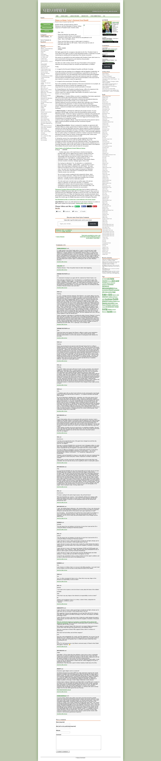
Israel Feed (104, 166)
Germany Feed (105, 147)
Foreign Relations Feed (107, 143)
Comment (58, 734)
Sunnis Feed (104, 222)
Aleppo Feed (104, 99)
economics (105, 290)
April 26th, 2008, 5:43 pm (62, 287)
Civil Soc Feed (105, 123)
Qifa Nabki (43, 110)
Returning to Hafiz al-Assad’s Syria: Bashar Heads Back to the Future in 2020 (110, 266)
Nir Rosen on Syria (44, 99)
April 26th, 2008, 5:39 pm (62, 269)
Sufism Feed (104, 221)
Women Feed (105, 251)
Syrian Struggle (44, 128)
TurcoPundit (43, 137)
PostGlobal (43, 109)
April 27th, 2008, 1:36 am (62, 462)
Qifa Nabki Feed (105, 204)
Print (63, 230)
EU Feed (104, 137)
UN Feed (104, 241)
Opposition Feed (105, 197)
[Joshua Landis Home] (107, 32)
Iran (114, 292)
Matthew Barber (112, 301)
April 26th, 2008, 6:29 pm (62, 337)
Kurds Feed (104, 173)
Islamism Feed (105, 163)
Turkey (110, 309)
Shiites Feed (104, 217)
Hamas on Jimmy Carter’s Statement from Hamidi (71, 20)
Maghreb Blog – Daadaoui (46, 85)
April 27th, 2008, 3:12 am (62, 559)
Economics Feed (105, 129)
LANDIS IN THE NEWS (74, 15)
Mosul (118, 301)
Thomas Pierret (44, 134)
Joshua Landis (64, 15)
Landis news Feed (106, 174)
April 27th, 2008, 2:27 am (62, 518)
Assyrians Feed (105, 110)
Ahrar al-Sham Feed (106, 96)
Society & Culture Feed (107, 218)
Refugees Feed (105, 208)
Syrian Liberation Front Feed (108, 231)
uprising (114, 309)
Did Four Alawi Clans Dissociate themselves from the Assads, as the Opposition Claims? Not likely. (110, 262)
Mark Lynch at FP (44, 88)
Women (104, 311)
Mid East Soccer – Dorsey (46, 89)
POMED (42, 107)
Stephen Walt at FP (45, 116)
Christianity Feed (105, 120)
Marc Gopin (43, 86)
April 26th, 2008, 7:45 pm (62, 385)
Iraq (104, 294)
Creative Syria (44, 58)
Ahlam (103, 259)
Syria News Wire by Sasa (46, 122)
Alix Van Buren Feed (106, 103)
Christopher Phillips (45, 55)
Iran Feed (104, 157)
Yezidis (114, 311)
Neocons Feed (105, 190)
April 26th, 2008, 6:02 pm (62, 324)
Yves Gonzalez (44, 140)
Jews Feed (104, 168)
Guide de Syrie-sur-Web (46, 70)
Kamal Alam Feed (105, 171)
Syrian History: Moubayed (46, 127)
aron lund (115, 281)
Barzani (108, 282)
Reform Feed (105, 207)
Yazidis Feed (105, 254)
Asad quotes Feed (106, 109)
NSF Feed (104, 193)
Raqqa (104, 305)
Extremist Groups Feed (107, 139)
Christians (110, 284)
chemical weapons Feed (107, 117)
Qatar (116, 303)
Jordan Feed (105, 170)
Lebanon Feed (105, 177)
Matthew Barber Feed (106, 183)
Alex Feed (104, 100)
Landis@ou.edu (108, 33)
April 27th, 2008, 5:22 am (62, 581)
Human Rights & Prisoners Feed (108, 154)
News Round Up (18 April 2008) (108, 88)
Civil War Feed (105, 124)
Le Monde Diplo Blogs (45, 77)
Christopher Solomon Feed (107, 121)
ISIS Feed (104, 160)
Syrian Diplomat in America (46, 125)
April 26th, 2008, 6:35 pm (62, 360)
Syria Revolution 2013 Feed (108, 225)
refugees (108, 305)
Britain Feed (104, 116)
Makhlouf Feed (105, 181)
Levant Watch (43, 80)
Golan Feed (104, 148)
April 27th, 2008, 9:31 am (62, 646)
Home (57, 15)
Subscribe (93, 223)
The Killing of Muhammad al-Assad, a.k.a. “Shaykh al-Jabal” (110, 260)
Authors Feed (105, 111)
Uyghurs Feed (105, 247)
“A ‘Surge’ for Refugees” (107, 76)
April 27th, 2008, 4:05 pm (62, 691)
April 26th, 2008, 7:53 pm (62, 411)
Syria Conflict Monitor (45, 119)
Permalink (58, 230)
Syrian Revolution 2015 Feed (108, 235)
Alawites (105, 281)
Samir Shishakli (44, 113)
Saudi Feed (104, 215)
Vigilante (59, 265)
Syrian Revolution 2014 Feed (108, 234)
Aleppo (109, 281)
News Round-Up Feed (106, 191)
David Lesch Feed (106, 126)
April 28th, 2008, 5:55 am (62, 713)
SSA (104, 15)
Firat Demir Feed (105, 141)
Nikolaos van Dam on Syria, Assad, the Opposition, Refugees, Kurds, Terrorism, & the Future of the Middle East (110, 272)
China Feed (104, 119)
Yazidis (109, 311)
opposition (111, 303)
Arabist (42, 52)
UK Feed (104, 240)
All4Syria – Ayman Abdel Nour (47, 48)
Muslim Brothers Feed (106, 187)
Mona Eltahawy (44, 96)
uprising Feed (105, 244)
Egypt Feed (104, 131)
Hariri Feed (104, 151)
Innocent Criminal (44, 72)
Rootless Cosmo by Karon (46, 112)
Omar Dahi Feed (105, 195)
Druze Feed (104, 127)
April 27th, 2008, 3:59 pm (62, 664)
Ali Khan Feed (105, 101)
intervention (108, 292)
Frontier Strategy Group (45, 69)
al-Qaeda (104, 278)
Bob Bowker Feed (106, 113)
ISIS (110, 294)
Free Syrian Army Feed (107, 146)
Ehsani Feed (104, 133)
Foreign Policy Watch (45, 66)
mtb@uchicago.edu (109, 40)
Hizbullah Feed (105, 153)
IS (107, 295)
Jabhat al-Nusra (113, 297)
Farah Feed (104, 140)
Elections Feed (105, 134)
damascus (105, 286)
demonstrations (108, 288)
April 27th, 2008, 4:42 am (62, 570)
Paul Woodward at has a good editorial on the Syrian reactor (75, 199)
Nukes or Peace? (105, 74)
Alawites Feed (105, 97)
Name (60, 722)
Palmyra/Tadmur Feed (106, 200)
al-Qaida (110, 279)
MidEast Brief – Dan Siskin (46, 92)
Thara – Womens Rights (46, 131)
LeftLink (42, 78)
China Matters (43, 54)
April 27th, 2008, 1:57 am (62, 486)
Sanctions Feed (105, 214)
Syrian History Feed (106, 228)
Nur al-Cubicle (44, 101)
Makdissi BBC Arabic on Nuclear (84, 203)
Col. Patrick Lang (44, 57)
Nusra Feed (104, 194)
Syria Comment (44, 117)
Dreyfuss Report (44, 60)
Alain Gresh (43, 47)
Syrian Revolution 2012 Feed (108, 232)
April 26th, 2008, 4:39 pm (62, 261)
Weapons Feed (105, 248)
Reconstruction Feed (106, 205)
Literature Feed (105, 178)
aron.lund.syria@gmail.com (110, 49)
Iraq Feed (104, 158)
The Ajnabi (43, 132)
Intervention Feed (105, 156)
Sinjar (117, 307)
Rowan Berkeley (62, 248)
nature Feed (104, 188)
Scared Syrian (44, 114)
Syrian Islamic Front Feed (107, 230)
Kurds (115, 299)
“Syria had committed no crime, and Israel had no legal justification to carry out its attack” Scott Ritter (90, 237)
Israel (63, 231)
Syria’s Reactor (60, 236)
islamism (105, 297)
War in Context (44, 138)
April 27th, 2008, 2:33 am (62, 529)
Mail (66, 726)
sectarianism (110, 307)
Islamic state (115, 295)
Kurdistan (109, 299)
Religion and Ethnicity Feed (107, 210)
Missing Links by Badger (46, 95)
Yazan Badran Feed (106, 252)
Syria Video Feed (105, 227)
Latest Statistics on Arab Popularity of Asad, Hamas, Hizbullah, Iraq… (109, 84)
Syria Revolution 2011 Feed (107, 224)
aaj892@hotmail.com (109, 62)
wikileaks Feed (105, 250)
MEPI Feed (104, 184)
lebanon (105, 301)
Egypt (111, 290)
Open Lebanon (44, 104)
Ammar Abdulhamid (45, 50)
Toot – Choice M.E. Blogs (46, 135)
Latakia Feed (105, 176)
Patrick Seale (43, 106)
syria (104, 309)
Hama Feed (104, 150)
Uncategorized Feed (106, 242)
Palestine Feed (105, 198)
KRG (103, 299)
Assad (104, 283)
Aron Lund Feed (105, 107)
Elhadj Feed (104, 136)
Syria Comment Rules (96, 15)
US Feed (104, 245)
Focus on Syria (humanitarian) (44, 64)
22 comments (68, 230)
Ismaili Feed (104, 164)
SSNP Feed (104, 220)
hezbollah (116, 290)
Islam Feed (104, 161)
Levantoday (43, 81)
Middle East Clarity (44, 91)
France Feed (105, 144)
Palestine (68, 231)
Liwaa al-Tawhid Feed (106, 180)
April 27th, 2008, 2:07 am (62, 502)
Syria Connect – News (45, 120)
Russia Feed (105, 211)
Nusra (104, 303)
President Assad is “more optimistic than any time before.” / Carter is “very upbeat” (110, 91)
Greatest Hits (84, 15)
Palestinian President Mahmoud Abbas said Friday (68, 189)
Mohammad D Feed (106, 185)
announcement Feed (106, 104)
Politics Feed (105, 203)
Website (58, 730)
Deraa (115, 288)
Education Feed (105, 130)
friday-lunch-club (44, 67)
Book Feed (104, 114)
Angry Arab (43, 51)
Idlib (103, 292)
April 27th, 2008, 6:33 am (62, 603)
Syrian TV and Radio (45, 130)
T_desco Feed (105, 238)
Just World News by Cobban (46, 75)
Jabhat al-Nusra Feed (106, 167)
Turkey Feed (105, 237)
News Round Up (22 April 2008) (108, 77)
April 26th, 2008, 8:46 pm (62, 432)
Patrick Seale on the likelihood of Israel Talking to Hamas (70, 148)
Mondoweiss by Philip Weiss (46, 98)
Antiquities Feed (105, 106)
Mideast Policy (44, 93)
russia (113, 305)
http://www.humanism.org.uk (64, 689)
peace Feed (104, 201)
